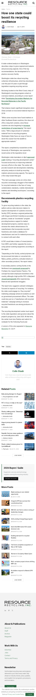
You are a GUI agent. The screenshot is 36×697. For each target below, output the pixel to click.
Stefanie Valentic (8, 438)
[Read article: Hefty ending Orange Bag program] (6, 521)
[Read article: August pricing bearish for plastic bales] (29, 425)
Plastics (8, 9)
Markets (8, 346)
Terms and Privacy (11, 658)
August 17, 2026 (7, 408)
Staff (6, 631)
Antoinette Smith (7, 405)
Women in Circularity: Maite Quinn (21, 554)
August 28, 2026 (17, 505)
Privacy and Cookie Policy (16, 694)
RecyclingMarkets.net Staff (10, 396)
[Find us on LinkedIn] (5, 610)
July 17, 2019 (20, 27)
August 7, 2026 (7, 440)
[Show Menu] (2, 3)
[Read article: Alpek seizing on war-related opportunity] (6, 494)
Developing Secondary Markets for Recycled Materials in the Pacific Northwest (17, 101)
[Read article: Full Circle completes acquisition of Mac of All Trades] (6, 547)
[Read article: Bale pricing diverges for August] (29, 396)
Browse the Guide (11, 478)
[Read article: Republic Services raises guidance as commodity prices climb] (29, 436)
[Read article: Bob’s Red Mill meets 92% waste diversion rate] (6, 529)
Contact (7, 655)
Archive (7, 634)
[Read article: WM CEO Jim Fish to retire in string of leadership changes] (6, 512)
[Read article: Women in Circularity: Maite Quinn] (6, 555)
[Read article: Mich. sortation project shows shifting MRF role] (6, 563)
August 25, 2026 (17, 521)
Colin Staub (10, 27)
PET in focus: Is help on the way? (12, 403)
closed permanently (9, 279)
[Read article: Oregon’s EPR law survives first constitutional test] (6, 503)
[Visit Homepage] (18, 3)
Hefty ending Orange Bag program (22, 519)
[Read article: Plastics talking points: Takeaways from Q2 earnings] (29, 414)
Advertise (8, 650)
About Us (8, 628)
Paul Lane (5, 449)
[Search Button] (33, 3)
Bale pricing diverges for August (11, 394)
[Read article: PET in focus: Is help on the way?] (29, 405)
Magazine (8, 637)
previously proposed (20, 268)
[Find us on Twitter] (12, 610)
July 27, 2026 (16, 497)
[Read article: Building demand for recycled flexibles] (6, 538)
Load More (18, 455)
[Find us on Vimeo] (9, 610)
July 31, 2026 (15, 449)
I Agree (29, 694)
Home (3, 9)
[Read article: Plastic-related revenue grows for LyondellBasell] (29, 446)
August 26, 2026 (17, 514)
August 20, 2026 (17, 575)
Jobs (6, 653)
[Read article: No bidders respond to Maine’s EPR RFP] (6, 572)
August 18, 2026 (7, 399)
